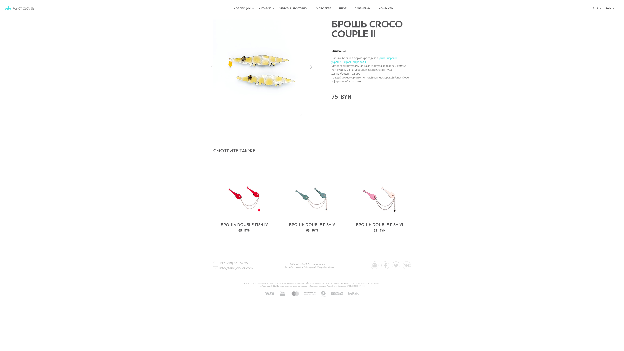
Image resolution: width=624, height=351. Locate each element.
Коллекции (242, 8)
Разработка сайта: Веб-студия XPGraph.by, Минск (309, 267)
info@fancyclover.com (236, 268)
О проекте (323, 8)
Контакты (386, 8)
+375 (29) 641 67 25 (233, 263)
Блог (342, 8)
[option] (261, 68)
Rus (595, 8)
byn (608, 8)
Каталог (265, 8)
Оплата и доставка (293, 8)
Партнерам (362, 8)
